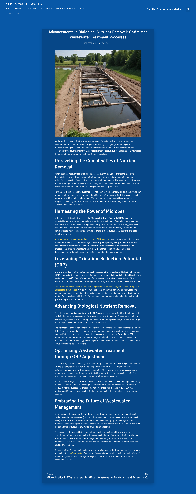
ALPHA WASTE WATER (24, 4)
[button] (188, 9)
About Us (19, 8)
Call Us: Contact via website (164, 9)
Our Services (35, 8)
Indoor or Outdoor (66, 8)
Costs (49, 8)
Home (8, 8)
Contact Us (13, 13)
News (83, 8)
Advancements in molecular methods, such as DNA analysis (82, 239)
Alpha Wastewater (74, 453)
